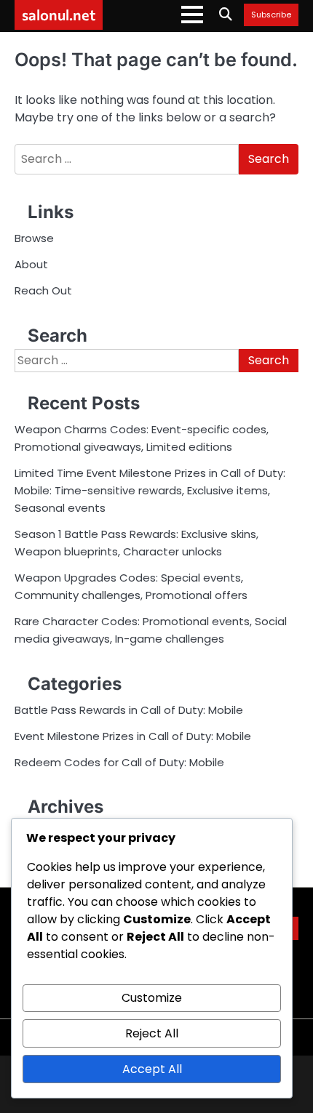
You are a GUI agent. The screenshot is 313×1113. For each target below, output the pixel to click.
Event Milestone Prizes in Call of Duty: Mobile (133, 736)
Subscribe (271, 15)
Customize (152, 997)
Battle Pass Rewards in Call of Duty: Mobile (129, 710)
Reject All (151, 1033)
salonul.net (58, 14)
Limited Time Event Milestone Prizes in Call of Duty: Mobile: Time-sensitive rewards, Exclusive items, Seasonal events (150, 490)
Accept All (152, 1069)
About (31, 264)
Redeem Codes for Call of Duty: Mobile (119, 762)
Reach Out (43, 290)
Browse (34, 238)
